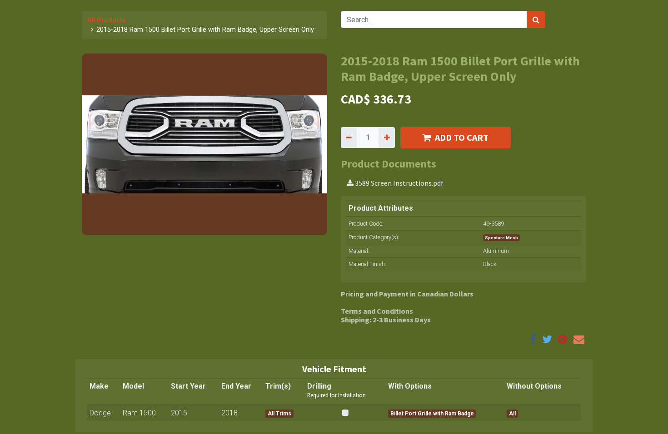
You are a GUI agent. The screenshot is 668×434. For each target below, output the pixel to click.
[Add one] (386, 137)
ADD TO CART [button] (462, 137)
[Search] (536, 19)
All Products (106, 20)
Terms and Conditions (377, 311)
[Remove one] (349, 137)
